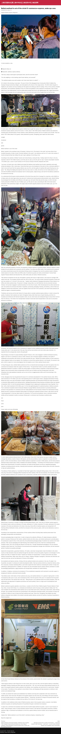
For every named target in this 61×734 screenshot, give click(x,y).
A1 (11, 10)
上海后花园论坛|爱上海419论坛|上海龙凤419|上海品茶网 (19, 2)
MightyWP (13, 732)
